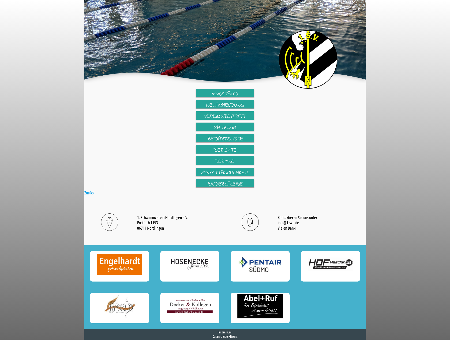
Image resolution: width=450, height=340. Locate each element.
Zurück (89, 193)
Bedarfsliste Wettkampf (225, 138)
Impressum (225, 332)
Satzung (225, 127)
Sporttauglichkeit (225, 172)
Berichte (225, 150)
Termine (225, 161)
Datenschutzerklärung (225, 336)
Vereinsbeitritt (225, 116)
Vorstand (225, 93)
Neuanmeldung (225, 104)
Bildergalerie (225, 183)
